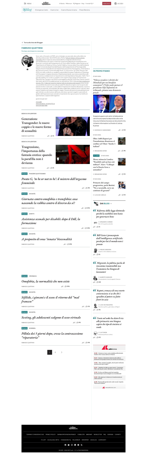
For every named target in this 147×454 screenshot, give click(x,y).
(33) (89, 306)
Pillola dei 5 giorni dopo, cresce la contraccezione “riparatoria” (52, 335)
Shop (83, 3)
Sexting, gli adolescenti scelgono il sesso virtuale (51, 317)
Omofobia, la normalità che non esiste (46, 281)
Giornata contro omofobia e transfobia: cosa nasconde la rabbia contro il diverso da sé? (50, 201)
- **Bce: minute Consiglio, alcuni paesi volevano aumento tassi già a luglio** (109, 363)
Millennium (69, 3)
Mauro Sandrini (104, 249)
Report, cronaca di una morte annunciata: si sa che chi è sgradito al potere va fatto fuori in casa (110, 295)
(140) (88, 228)
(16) (100, 309)
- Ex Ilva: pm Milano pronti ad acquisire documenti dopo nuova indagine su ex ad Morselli (107, 373)
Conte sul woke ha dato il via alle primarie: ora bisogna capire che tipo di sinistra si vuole (109, 323)
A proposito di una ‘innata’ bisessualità (47, 239)
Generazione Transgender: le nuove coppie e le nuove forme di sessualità (36, 125)
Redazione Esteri (100, 151)
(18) (125, 150)
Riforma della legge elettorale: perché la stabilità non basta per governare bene (110, 213)
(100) (68, 286)
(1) (53, 136)
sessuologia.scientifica (45, 103)
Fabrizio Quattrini (28, 136)
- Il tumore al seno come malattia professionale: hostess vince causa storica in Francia (108, 354)
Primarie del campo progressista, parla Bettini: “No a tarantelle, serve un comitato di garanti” (104, 186)
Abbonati (106, 3)
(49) (89, 188)
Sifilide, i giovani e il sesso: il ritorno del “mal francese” (50, 299)
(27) (100, 337)
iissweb (39, 102)
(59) (79, 322)
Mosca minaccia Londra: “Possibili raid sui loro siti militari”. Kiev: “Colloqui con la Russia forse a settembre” (104, 164)
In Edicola (61, 3)
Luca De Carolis (99, 195)
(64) (100, 282)
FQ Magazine (76, 3)
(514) (70, 244)
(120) (88, 208)
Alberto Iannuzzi (105, 277)
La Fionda (102, 332)
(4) (125, 130)
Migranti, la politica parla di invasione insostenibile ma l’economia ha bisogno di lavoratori (110, 267)
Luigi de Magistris (105, 305)
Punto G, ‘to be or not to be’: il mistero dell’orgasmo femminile (54, 181)
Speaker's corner (105, 222)
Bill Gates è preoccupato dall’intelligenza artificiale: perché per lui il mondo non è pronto (109, 240)
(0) (53, 168)
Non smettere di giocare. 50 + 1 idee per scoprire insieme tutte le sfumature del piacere (63, 82)
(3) (99, 226)
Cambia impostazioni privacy (66, 434)
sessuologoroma (41, 105)
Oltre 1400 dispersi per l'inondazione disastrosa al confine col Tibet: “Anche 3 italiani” (104, 142)
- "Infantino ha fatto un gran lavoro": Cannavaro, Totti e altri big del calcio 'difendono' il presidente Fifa (108, 368)
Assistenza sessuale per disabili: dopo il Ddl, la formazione (51, 221)
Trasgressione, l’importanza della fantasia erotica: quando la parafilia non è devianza (37, 155)
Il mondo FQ (89, 3)
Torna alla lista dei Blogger (33, 42)
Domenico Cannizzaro (102, 130)
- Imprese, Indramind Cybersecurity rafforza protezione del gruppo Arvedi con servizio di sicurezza (108, 358)
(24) (89, 342)
